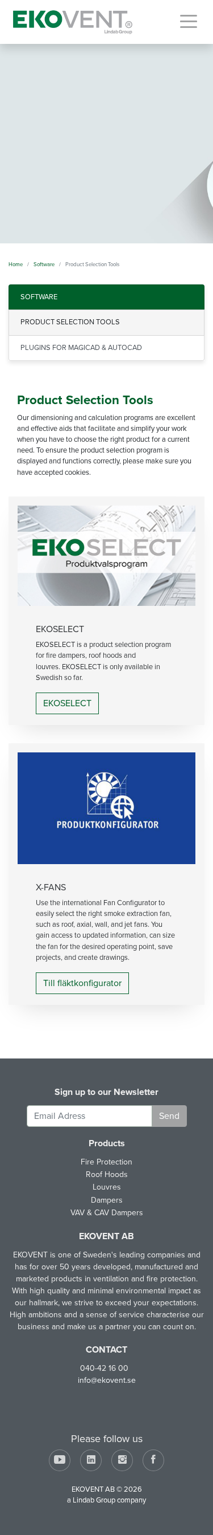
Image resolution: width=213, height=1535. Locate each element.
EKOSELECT (67, 703)
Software (38, 297)
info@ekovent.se (107, 1380)
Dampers (107, 1200)
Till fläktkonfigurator (82, 983)
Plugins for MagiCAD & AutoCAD (81, 347)
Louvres (107, 1187)
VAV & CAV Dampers (106, 1213)
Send (169, 1116)
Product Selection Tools (70, 322)
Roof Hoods (107, 1174)
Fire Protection (106, 1162)
